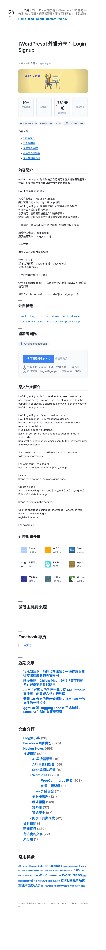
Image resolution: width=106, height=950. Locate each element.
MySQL (56, 870)
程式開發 (38, 802)
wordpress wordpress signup (63, 321)
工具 (54, 881)
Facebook (55, 865)
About (40, 19)
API (20, 866)
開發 (83, 885)
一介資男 (23, 10)
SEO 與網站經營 (44, 770)
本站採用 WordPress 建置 (37, 903)
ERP (46, 866)
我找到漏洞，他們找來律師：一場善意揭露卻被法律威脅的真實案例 (54, 673)
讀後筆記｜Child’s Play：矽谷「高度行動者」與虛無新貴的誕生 (53, 682)
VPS (36, 875)
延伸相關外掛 (31, 158)
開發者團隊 (30, 148)
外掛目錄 (30, 63)
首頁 (20, 63)
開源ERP (77, 886)
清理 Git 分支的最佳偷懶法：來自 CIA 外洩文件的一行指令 (54, 701)
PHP (76, 870)
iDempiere (28, 870)
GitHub (65, 903)
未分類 (28, 839)
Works (62, 19)
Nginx (63, 870)
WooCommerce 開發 (57, 780)
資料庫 (37, 807)
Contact (51, 19)
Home (22, 19)
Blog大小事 (31, 738)
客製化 (50, 881)
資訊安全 (38, 813)
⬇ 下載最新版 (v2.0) (38, 358)
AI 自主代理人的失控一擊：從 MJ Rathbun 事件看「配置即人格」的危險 (54, 692)
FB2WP (75, 866)
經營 (59, 886)
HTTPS (21, 870)
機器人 (43, 886)
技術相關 (29, 754)
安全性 (44, 881)
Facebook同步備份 (37, 743)
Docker (40, 866)
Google (82, 866)
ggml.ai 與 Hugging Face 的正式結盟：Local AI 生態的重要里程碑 (52, 710)
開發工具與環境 (43, 818)
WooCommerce (50, 875)
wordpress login (50, 316)
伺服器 (25, 881)
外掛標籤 (29, 143)
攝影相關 (29, 824)
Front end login (28, 316)
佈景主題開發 (50, 786)
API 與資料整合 (43, 764)
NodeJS (69, 870)
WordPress (40, 775)
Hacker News (33, 748)
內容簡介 (29, 138)
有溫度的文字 (33, 834)
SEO (19, 876)
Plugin (82, 870)
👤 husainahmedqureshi (33, 343)
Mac (50, 870)
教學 (75, 880)
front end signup (71, 316)
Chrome (34, 866)
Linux (46, 870)
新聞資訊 (29, 829)
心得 (58, 881)
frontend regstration (31, 321)
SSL (23, 876)
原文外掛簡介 (31, 153)
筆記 (55, 886)
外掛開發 (47, 791)
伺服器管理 (40, 797)
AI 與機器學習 (42, 759)
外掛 (30, 880)
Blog (31, 19)
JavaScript (38, 870)
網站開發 (65, 885)
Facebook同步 (68, 866)
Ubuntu (29, 875)
